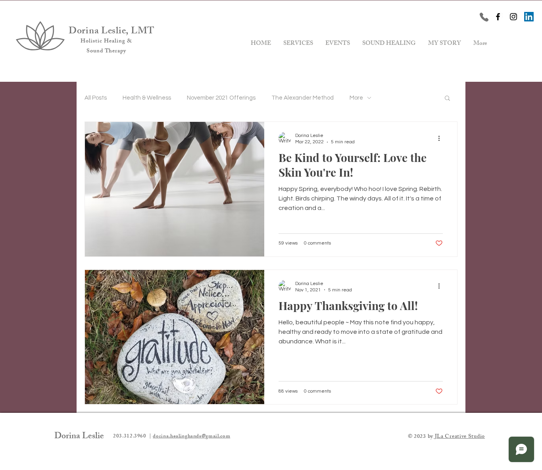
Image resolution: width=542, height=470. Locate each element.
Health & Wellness (147, 98)
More (356, 98)
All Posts (96, 98)
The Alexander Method (302, 98)
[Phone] (484, 17)
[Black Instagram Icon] (513, 16)
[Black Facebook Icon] (498, 16)
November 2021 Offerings (221, 98)
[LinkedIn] (529, 16)
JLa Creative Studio (459, 437)
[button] (447, 98)
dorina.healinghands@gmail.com (191, 436)
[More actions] (441, 138)
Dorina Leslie (79, 437)
